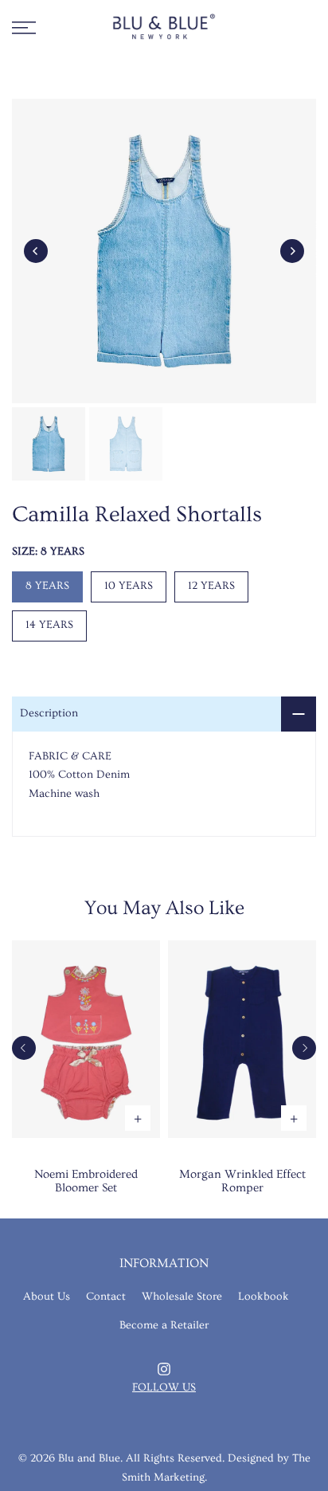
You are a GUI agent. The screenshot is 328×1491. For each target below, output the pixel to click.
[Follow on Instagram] (164, 1369)
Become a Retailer (164, 1325)
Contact (106, 1296)
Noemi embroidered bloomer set (86, 1181)
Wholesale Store (182, 1296)
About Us (46, 1296)
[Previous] (36, 251)
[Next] (292, 251)
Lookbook (263, 1296)
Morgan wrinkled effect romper (242, 1181)
